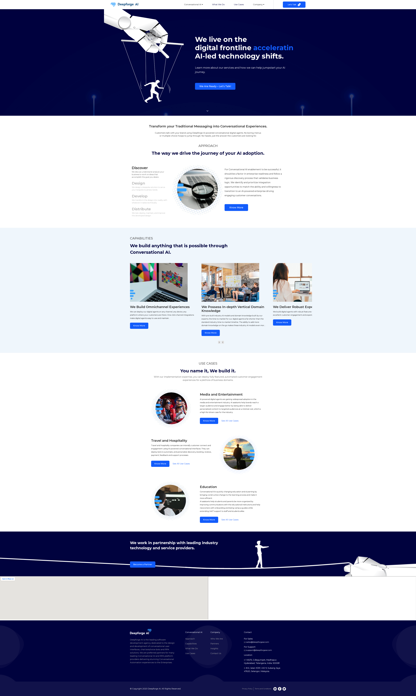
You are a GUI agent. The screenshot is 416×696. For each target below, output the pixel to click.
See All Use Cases (230, 421)
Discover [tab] (148, 172)
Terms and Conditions (263, 689)
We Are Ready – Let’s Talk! (215, 86)
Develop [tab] (149, 199)
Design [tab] (148, 186)
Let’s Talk (292, 5)
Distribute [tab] (148, 212)
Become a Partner (142, 564)
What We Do (218, 4)
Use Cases (239, 4)
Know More (236, 207)
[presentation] (219, 341)
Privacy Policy (247, 689)
